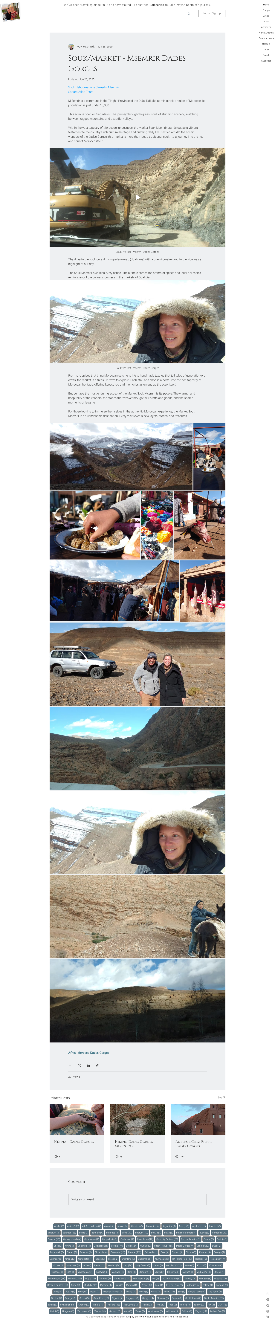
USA (223, 1304)
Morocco (83, 1052)
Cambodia (220, 1232)
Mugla (91, 1278)
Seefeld (57, 1298)
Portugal (222, 1285)
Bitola (127, 1232)
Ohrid (76, 1285)
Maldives (118, 1272)
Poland (208, 1285)
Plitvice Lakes (175, 1285)
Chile (58, 1245)
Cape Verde (92, 1239)
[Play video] (137, 197)
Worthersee (156, 1311)
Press (58, 1291)
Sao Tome (215, 1291)
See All (221, 1098)
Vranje (140, 1311)
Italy (128, 1265)
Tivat (161, 1304)
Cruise (266, 49)
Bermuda (113, 1232)
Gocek (100, 1259)
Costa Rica (101, 1245)
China (70, 1245)
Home (266, 4)
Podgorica (193, 1285)
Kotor (202, 1265)
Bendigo (97, 1232)
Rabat (95, 1291)
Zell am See (218, 1311)
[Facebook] (267, 1305)
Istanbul (114, 1265)
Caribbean (127, 1239)
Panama (106, 1285)
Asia (266, 21)
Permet (147, 1285)
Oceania (266, 44)
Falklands (151, 1252)
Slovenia (163, 1298)
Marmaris (146, 1272)
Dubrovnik (57, 1252)
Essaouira (118, 1252)
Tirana (148, 1304)
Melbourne (204, 1272)
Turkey (200, 1304)
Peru (159, 1285)
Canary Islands (72, 1239)
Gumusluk (162, 1259)
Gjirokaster (85, 1259)
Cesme (209, 1239)
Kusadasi (58, 1272)
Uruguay (68, 1311)
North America (266, 32)
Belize (84, 1232)
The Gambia (131, 1304)
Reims (131, 1291)
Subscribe (266, 60)
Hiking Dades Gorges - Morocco (135, 1144)
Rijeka (144, 1291)
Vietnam (115, 1311)
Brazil (169, 1232)
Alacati (109, 1226)
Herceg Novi (218, 1259)
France (205, 1252)
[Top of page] (267, 1293)
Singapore (133, 1298)
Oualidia (91, 1285)
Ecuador (86, 1252)
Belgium (54, 1232)
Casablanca (145, 1239)
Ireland (100, 1265)
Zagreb (201, 1311)
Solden (177, 1298)
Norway (190, 1278)
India (87, 1265)
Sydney (84, 1304)
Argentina (170, 1226)
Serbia (85, 1298)
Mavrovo (173, 1272)
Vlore (128, 1311)
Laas (71, 1272)
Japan (158, 1265)
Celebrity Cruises (167, 1239)
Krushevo (216, 1265)
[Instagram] (267, 1299)
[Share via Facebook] (70, 1065)
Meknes (188, 1272)
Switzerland (68, 1304)
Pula (83, 1291)
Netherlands (122, 1278)
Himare (59, 1265)
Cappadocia (110, 1239)
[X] (267, 1311)
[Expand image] (121, 456)
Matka (160, 1272)
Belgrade (70, 1232)
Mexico (219, 1272)
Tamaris (98, 1304)
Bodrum (142, 1232)
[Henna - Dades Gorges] (77, 1119)
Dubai (217, 1245)
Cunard (146, 1245)
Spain (53, 1304)
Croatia (117, 1245)
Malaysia (102, 1272)
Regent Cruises (113, 1291)
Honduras (74, 1265)
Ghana (70, 1259)
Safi (182, 1291)
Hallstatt (201, 1259)
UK (212, 1304)
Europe (266, 10)
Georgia (220, 1252)
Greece (113, 1259)
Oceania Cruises (58, 1285)
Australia (199, 1226)
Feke (165, 1252)
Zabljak (187, 1311)
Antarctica (266, 27)
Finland (178, 1252)
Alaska (123, 1226)
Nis (156, 1278)
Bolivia (156, 1232)
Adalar (59, 1226)
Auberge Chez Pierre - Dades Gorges (195, 1144)
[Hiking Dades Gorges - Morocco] (137, 1119)
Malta (132, 1272)
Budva (204, 1232)
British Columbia (186, 1232)
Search (266, 55)
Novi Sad (205, 1278)
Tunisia (186, 1304)
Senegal (71, 1298)
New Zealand (141, 1278)
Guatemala (145, 1259)
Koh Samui (174, 1265)
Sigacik (118, 1298)
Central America (191, 1239)
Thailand (114, 1304)
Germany (56, 1259)
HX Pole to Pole (182, 1259)
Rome (156, 1291)
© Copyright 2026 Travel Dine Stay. (105, 1316)
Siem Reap (102, 1298)
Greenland (128, 1259)
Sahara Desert (197, 1291)
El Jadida (102, 1252)
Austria (215, 1226)
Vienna (100, 1311)
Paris (119, 1285)
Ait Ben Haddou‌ (92, 1226)
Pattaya (132, 1285)
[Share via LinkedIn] (88, 1065)
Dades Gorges (99, 1052)
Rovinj (170, 1291)
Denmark (203, 1245)
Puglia (70, 1291)
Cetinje (222, 1239)
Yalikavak (173, 1311)
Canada (54, 1239)
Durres (72, 1252)
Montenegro (57, 1278)
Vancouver (84, 1311)
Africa (266, 16)
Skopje (148, 1298)
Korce (190, 1265)
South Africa (193, 1298)
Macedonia (86, 1272)
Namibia (105, 1278)
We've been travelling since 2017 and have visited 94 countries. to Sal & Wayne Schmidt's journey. (137, 5)
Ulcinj (55, 1311)
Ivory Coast (143, 1265)
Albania (137, 1226)
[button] (189, 13)
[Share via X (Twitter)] (79, 1065)
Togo (173, 1304)
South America (266, 38)
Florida (191, 1252)
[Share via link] (97, 1065)
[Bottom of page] (267, 1316)
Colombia (85, 1245)
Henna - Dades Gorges (74, 1142)
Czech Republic (164, 1245)
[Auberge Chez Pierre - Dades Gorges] (198, 1119)
